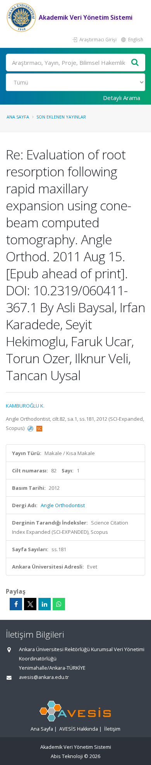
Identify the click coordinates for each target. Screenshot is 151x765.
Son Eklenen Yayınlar (61, 117)
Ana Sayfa (18, 117)
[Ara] (135, 62)
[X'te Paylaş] (30, 604)
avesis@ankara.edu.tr (44, 677)
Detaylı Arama (121, 98)
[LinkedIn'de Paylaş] (44, 604)
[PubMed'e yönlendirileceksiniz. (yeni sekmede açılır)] (30, 428)
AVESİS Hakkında (78, 729)
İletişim (112, 729)
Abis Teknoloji (67, 756)
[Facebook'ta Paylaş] (16, 604)
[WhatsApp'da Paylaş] (59, 604)
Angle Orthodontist (63, 505)
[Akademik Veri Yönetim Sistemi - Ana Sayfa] (22, 17)
